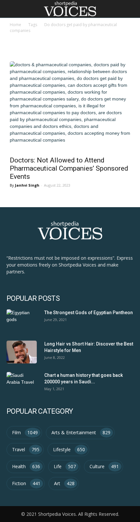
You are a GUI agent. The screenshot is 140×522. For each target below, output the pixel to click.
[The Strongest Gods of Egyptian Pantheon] (22, 320)
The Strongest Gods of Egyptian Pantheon (88, 312)
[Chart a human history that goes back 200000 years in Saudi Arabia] (22, 383)
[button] (131, 9)
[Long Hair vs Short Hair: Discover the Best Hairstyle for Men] (22, 352)
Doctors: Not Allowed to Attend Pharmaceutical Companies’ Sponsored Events (69, 168)
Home (15, 24)
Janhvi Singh (27, 185)
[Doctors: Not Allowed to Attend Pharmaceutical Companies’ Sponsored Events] (70, 106)
